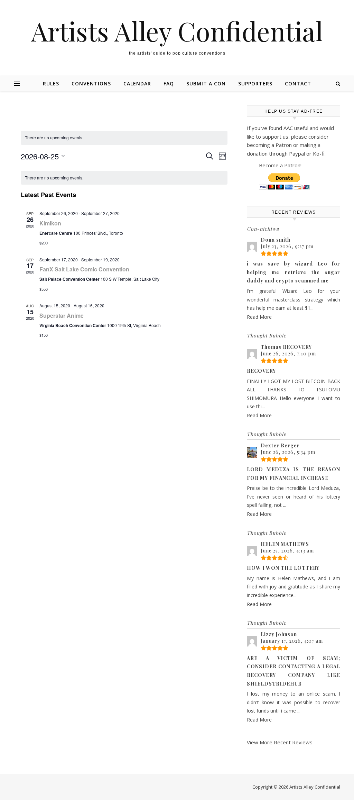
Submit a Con (206, 83)
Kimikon (50, 223)
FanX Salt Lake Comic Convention (84, 269)
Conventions (91, 83)
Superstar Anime (61, 315)
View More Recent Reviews (280, 742)
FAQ (169, 83)
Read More (259, 317)
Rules (51, 83)
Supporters (255, 83)
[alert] (124, 178)
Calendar (137, 83)
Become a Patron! (280, 165)
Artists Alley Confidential (177, 31)
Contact (298, 83)
